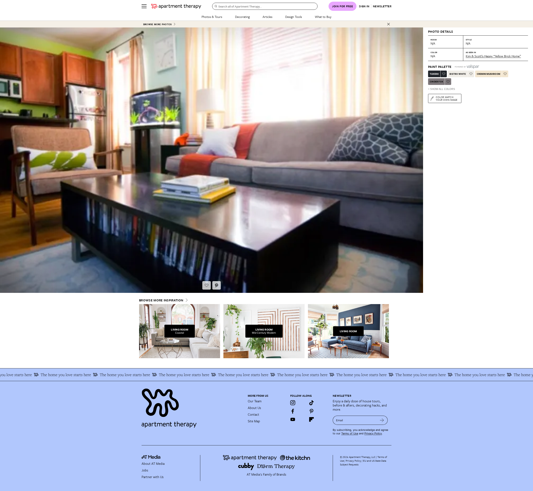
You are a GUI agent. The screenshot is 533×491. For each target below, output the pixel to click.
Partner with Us (153, 476)
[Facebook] (292, 411)
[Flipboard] (311, 419)
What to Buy (323, 16)
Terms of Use (349, 433)
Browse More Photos (157, 24)
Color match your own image (447, 98)
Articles (267, 16)
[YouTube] (292, 419)
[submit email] (382, 420)
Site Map (254, 421)
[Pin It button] (216, 285)
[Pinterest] (311, 411)
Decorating (242, 16)
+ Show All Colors (441, 89)
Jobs (145, 470)
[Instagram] (292, 402)
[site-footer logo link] (151, 457)
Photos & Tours (212, 16)
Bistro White (458, 74)
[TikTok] (311, 402)
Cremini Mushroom (488, 74)
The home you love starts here (88, 374)
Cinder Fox (436, 81)
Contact (253, 414)
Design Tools (293, 16)
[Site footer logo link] (192, 406)
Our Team (255, 401)
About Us (254, 407)
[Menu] (144, 6)
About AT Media (153, 463)
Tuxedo (434, 74)
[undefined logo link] (176, 6)
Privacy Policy (373, 433)
